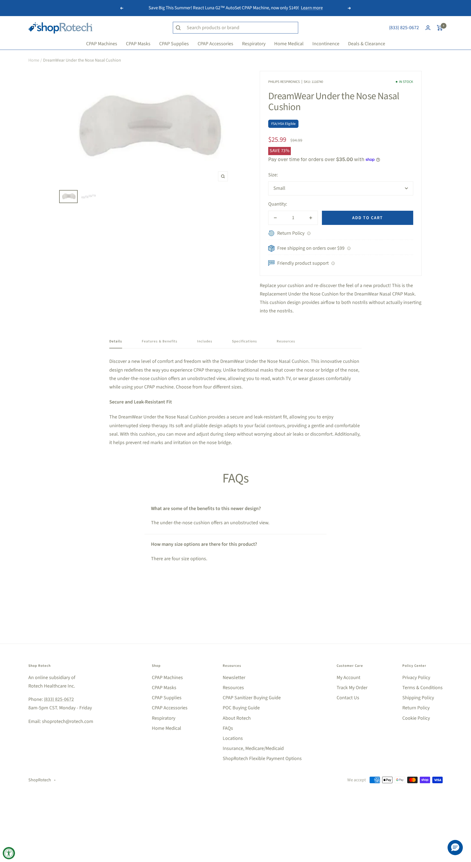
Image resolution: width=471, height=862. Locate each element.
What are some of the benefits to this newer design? (206, 508)
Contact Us (348, 697)
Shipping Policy (418, 697)
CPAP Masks (164, 687)
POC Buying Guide (241, 707)
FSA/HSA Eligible (283, 123)
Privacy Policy (416, 677)
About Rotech (237, 718)
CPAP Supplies (167, 697)
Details (115, 341)
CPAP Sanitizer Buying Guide (252, 697)
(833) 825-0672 (404, 27)
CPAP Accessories (170, 707)
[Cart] (440, 28)
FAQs (228, 728)
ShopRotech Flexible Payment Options (262, 758)
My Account (348, 677)
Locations (233, 738)
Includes (204, 341)
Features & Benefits (159, 341)
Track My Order (352, 687)
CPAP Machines (167, 677)
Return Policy (416, 707)
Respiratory (163, 718)
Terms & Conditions (422, 687)
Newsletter (234, 677)
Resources (286, 341)
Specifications (244, 341)
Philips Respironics (284, 81)
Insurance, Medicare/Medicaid (253, 748)
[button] (455, 847)
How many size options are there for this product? (204, 544)
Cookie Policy (416, 718)
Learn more (312, 8)
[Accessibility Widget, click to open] (9, 853)
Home (33, 60)
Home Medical (166, 728)
